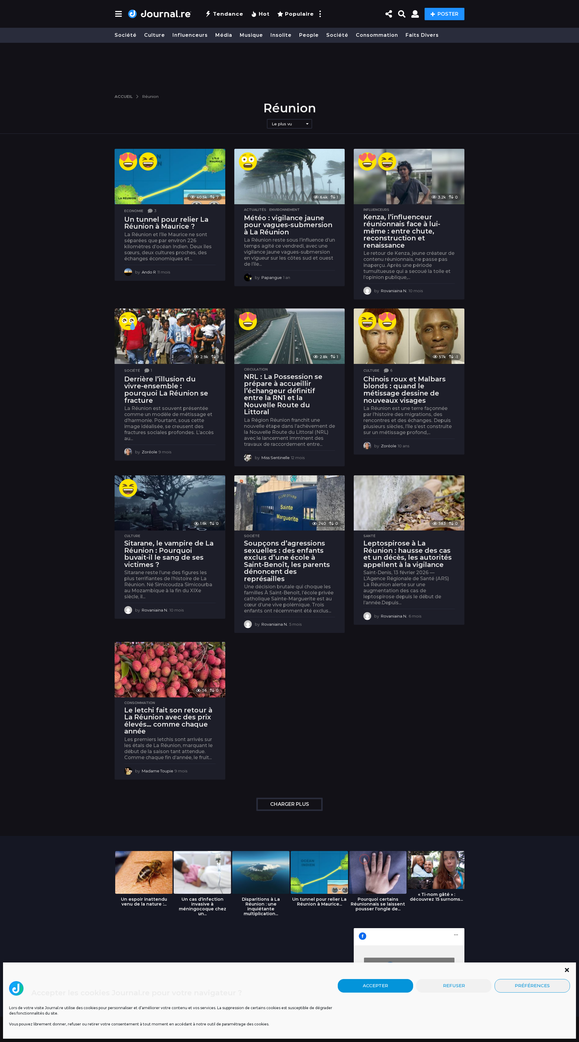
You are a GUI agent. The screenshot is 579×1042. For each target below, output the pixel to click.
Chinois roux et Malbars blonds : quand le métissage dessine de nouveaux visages (404, 390)
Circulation (256, 369)
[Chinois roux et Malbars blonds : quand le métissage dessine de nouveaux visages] (409, 336)
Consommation (377, 35)
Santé (369, 536)
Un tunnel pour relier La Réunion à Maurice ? (166, 223)
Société (126, 35)
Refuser (454, 986)
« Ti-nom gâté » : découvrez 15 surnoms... (436, 897)
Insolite (281, 35)
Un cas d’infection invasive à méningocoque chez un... (202, 906)
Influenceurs (190, 35)
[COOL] (128, 161)
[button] (567, 970)
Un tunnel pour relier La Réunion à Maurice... (319, 901)
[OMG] (248, 161)
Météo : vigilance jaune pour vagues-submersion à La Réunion (288, 225)
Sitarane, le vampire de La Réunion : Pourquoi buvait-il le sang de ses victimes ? (169, 554)
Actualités (255, 209)
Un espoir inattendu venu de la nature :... (144, 901)
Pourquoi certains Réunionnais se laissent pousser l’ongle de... (378, 904)
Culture (154, 35)
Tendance (228, 14)
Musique (251, 35)
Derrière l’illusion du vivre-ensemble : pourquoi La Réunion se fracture (166, 390)
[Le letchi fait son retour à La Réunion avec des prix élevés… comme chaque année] (170, 669)
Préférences (532, 986)
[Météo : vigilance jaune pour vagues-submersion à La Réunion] (289, 176)
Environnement (284, 209)
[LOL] (148, 161)
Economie (133, 211)
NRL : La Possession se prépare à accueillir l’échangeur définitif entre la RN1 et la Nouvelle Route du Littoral (283, 394)
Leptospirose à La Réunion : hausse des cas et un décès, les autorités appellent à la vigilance (407, 554)
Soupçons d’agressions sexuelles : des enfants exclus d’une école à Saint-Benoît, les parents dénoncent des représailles (287, 561)
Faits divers (422, 35)
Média (223, 35)
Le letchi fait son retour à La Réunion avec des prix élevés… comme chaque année (168, 721)
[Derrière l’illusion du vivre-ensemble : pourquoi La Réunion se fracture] (170, 336)
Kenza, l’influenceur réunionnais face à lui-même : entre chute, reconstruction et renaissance (401, 231)
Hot (264, 14)
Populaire (299, 14)
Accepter (375, 986)
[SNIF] (128, 321)
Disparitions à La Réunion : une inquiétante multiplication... (261, 906)
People (309, 35)
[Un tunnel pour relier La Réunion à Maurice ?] (170, 176)
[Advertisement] (289, 65)
